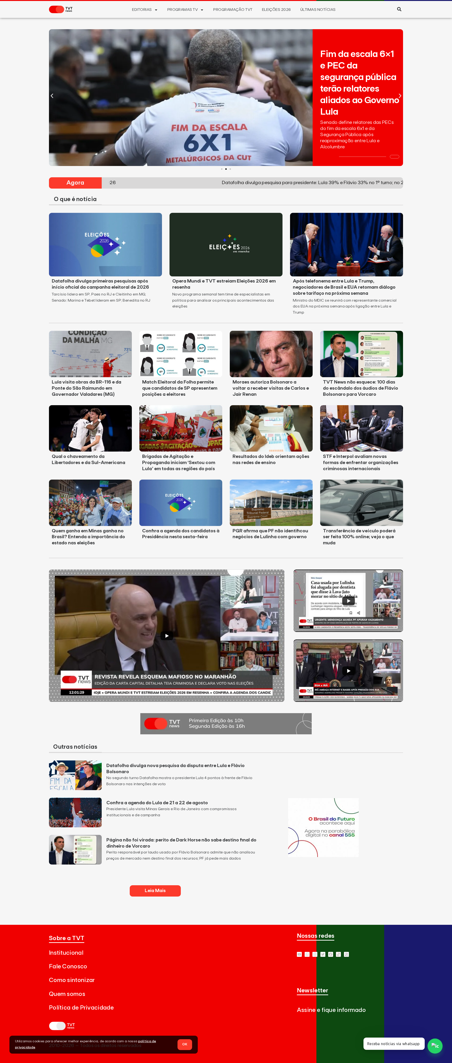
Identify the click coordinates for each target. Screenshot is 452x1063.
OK (184, 1044)
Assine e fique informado (331, 1010)
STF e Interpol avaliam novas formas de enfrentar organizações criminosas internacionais (360, 462)
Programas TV (182, 10)
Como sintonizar (72, 980)
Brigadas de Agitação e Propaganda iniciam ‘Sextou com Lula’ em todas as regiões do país (178, 462)
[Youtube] (299, 954)
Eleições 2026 (276, 10)
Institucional (66, 953)
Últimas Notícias (318, 10)
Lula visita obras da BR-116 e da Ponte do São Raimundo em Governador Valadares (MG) (86, 388)
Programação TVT (232, 10)
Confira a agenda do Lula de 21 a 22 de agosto (157, 802)
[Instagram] (314, 954)
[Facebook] (330, 954)
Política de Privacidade (81, 1008)
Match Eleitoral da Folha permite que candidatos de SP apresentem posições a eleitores (179, 388)
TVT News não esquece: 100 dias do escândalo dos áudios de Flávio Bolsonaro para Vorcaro (360, 388)
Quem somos (67, 994)
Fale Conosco (68, 967)
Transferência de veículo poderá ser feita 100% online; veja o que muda (359, 537)
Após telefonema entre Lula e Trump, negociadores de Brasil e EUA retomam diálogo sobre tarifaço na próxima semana (344, 287)
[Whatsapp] (307, 954)
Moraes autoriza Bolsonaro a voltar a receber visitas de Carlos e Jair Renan (271, 388)
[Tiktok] (338, 954)
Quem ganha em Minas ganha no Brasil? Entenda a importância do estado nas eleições (88, 537)
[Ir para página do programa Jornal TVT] (226, 733)
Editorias (142, 10)
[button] (399, 9)
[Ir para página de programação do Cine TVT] (323, 855)
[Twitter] (322, 954)
